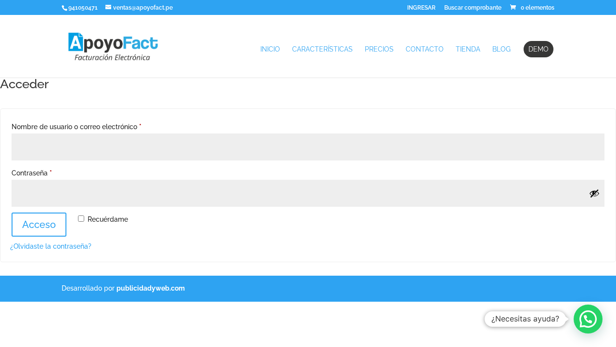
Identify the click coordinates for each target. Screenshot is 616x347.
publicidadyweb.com (150, 288)
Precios (379, 49)
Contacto (425, 49)
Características (322, 49)
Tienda (468, 49)
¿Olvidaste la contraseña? (50, 246)
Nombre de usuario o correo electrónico (94, 126)
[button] (588, 319)
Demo (538, 49)
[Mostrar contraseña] (594, 193)
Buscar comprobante (472, 8)
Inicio (270, 49)
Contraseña (49, 173)
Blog (501, 49)
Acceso (39, 224)
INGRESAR (421, 8)
